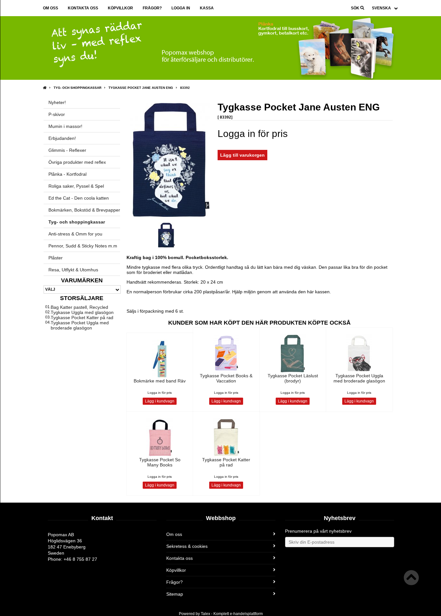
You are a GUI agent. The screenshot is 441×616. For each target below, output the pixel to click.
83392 (185, 87)
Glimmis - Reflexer (67, 150)
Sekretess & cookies (187, 546)
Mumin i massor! (65, 126)
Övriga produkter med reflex (77, 162)
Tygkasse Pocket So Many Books (159, 462)
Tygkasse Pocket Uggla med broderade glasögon (80, 325)
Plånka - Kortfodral (67, 174)
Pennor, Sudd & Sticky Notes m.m (82, 245)
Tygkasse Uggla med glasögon (82, 312)
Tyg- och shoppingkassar (77, 87)
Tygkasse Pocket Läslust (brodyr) (293, 378)
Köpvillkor (120, 8)
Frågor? (152, 8)
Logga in (180, 8)
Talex (205, 613)
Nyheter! (57, 102)
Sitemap (174, 594)
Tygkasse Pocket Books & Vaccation (226, 378)
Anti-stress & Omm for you (75, 233)
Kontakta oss (83, 8)
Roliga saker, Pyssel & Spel (76, 186)
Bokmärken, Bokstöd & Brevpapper (84, 210)
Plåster (55, 257)
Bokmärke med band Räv (160, 380)
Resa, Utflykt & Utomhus (73, 269)
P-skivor (56, 114)
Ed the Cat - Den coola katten (78, 198)
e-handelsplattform (246, 613)
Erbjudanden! (62, 138)
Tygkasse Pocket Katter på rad (82, 317)
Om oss (50, 8)
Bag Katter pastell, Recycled (79, 307)
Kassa (207, 8)
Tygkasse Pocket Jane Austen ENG (140, 87)
